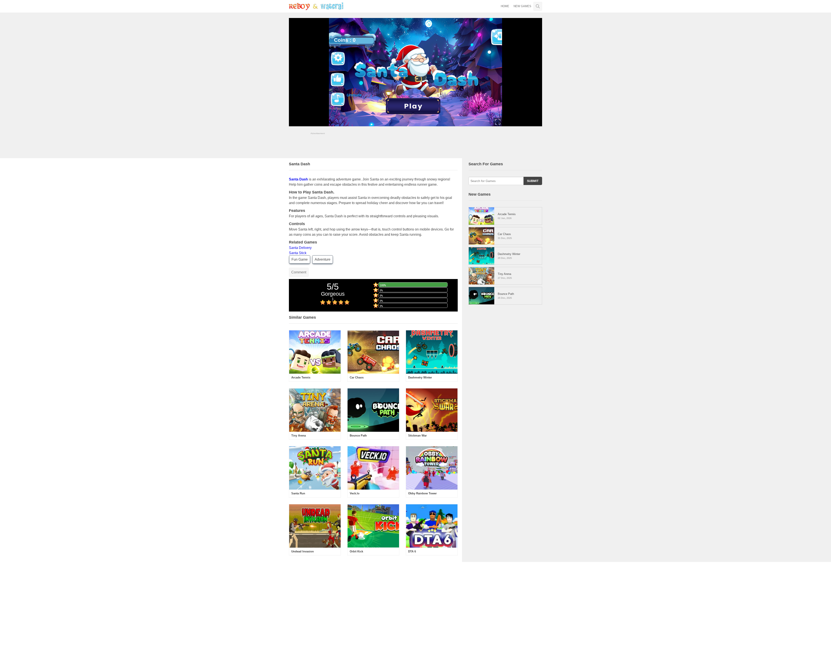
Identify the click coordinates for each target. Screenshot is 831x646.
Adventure (322, 259)
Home (505, 6)
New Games (522, 6)
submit (533, 181)
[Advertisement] (415, 144)
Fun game (299, 259)
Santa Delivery (300, 248)
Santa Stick (297, 253)
